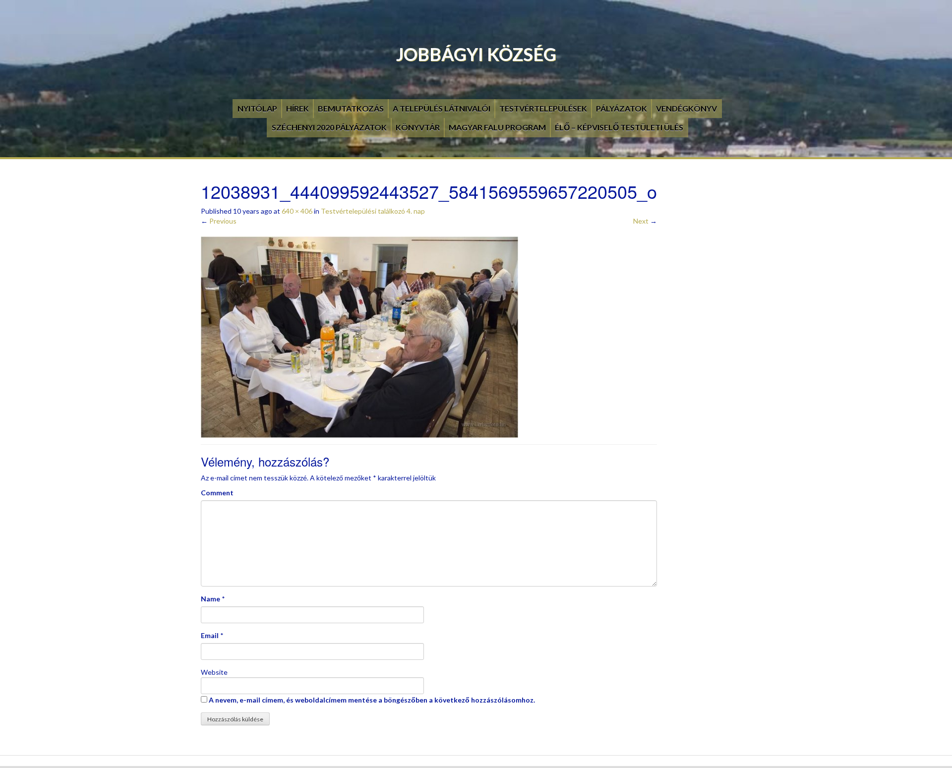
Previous (219, 221)
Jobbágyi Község (476, 54)
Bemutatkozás (351, 108)
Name (210, 598)
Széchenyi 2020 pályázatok (329, 127)
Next (645, 221)
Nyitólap (257, 108)
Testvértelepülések (543, 108)
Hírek (297, 108)
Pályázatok (621, 108)
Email (210, 635)
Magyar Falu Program (497, 127)
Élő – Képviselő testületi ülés (619, 127)
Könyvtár (418, 127)
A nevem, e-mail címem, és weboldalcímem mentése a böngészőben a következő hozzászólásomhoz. (372, 700)
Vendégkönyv (686, 108)
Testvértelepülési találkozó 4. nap (373, 211)
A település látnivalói (441, 108)
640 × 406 (297, 211)
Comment (217, 492)
